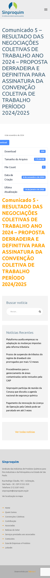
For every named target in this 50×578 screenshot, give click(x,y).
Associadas (10, 525)
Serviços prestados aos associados (20, 534)
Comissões (10, 539)
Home (7, 508)
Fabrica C (32, 571)
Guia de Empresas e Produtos (17, 543)
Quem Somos (11, 512)
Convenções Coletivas (14, 517)
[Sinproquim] (13, 9)
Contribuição (10, 521)
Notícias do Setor (12, 530)
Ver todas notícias (25, 431)
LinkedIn (8, 548)
